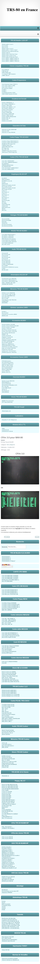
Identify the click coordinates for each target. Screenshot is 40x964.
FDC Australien (5, 715)
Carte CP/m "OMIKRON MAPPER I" (10, 162)
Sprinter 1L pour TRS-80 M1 (8, 380)
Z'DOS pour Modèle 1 (7, 859)
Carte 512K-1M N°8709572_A (9, 621)
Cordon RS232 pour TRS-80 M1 (9, 240)
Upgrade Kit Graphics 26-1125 (9, 185)
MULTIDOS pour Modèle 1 (8, 854)
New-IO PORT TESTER (7, 342)
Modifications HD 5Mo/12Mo (9, 918)
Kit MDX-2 (4, 89)
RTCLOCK (4, 221)
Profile (3, 909)
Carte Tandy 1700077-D (7, 87)
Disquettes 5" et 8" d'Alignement (9, 419)
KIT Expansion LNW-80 (7, 88)
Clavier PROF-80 (5, 370)
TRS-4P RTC (4, 223)
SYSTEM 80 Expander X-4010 (8, 92)
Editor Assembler (6, 904)
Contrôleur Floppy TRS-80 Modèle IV (10, 142)
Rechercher (4, 547)
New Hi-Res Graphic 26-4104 (9, 637)
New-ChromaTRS (6, 200)
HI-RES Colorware (6, 756)
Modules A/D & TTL (6, 372)
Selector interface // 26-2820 (8, 327)
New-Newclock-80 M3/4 (7, 225)
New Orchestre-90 (6, 260)
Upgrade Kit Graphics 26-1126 (9, 187)
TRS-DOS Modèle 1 (6, 856)
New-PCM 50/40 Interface (7, 362)
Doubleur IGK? (5, 119)
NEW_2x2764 (5, 747)
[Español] (4, 564)
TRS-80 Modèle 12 (6, 558)
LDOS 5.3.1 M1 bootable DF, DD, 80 (10, 921)
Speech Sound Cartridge (8, 730)
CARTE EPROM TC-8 (7, 816)
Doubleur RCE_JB (6, 118)
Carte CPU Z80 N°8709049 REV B (10, 590)
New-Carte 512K (5, 297)
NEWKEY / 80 (5, 334)
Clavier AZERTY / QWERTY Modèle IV (10, 59)
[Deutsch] (6, 564)
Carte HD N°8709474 (7, 650)
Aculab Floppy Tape (7, 805)
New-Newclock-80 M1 (7, 224)
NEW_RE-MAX (5, 765)
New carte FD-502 (6, 707)
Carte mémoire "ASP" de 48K (8, 294)
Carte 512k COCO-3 (6, 744)
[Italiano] (8, 564)
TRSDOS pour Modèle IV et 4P (9, 868)
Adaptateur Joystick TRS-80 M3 (9, 339)
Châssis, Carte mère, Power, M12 (10, 676)
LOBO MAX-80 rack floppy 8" (9, 804)
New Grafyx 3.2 (5, 192)
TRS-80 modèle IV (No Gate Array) (9, 54)
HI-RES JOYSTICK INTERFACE (9, 764)
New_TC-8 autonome (7, 818)
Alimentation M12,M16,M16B (9, 674)
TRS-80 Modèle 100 (6, 411)
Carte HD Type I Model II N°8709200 (10, 645)
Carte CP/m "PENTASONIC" (8, 161)
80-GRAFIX (4, 178)
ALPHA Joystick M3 (6, 338)
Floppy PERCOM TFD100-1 (8, 800)
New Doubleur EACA (6, 111)
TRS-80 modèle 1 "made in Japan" (10, 49)
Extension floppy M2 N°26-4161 (9, 608)
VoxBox (3, 268)
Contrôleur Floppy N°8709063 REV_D (11, 607)
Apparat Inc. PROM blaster (8, 343)
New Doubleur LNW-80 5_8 (8, 108)
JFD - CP (4, 710)
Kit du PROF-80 (5, 69)
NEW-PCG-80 (5, 183)
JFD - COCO (5, 708)
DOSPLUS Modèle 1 (6, 847)
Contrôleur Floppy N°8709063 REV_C (11, 605)
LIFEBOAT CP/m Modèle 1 (8, 828)
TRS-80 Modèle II (6, 556)
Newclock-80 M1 (5, 218)
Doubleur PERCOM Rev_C (8, 102)
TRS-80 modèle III (6, 52)
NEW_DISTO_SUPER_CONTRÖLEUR (11, 718)
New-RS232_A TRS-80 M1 (7, 236)
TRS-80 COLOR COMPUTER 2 (9, 691)
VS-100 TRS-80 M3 (6, 262)
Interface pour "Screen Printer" (9, 350)
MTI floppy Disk (5, 148)
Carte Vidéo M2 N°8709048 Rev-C (10, 633)
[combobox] (16, 547)
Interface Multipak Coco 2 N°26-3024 (10, 694)
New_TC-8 (4, 815)
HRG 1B (3, 201)
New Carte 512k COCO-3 (8, 745)
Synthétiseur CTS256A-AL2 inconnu (10, 267)
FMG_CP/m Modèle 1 (7, 826)
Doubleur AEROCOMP (7, 112)
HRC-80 (3, 208)
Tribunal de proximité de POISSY (10, 958)
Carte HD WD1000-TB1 (7, 811)
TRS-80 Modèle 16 (6, 559)
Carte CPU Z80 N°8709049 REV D (10, 592)
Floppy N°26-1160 (6, 794)
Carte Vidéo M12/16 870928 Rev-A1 (10, 634)
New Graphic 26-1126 (7, 189)
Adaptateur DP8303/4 (7, 892)
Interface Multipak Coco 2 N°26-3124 (10, 695)
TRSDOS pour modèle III (8, 862)
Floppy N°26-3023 (6, 798)
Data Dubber (5, 807)
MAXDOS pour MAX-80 (7, 881)
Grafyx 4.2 (4, 193)
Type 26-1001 (5, 45)
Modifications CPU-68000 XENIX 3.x (10, 579)
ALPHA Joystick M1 (6, 335)
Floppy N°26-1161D (6, 797)
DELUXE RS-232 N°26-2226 (8, 758)
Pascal (3, 902)
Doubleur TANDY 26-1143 (7, 115)
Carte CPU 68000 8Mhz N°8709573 (10, 578)
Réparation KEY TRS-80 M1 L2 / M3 (10, 926)
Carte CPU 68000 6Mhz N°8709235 (10, 575)
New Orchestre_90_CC (7, 732)
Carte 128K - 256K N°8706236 (9, 620)
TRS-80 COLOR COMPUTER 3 (9, 693)
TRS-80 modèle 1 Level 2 (7, 48)
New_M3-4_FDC (5, 149)
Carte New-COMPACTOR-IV (8, 169)
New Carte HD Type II (7, 648)
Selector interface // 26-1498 (8, 324)
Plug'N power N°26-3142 (8, 763)
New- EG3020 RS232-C (7, 368)
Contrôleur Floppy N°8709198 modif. (11, 604)
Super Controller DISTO (7, 717)
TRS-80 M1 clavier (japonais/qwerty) (10, 51)
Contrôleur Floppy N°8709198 (9, 603)
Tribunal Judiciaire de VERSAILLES (10, 960)
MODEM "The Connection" (8, 400)
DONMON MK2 (5, 301)
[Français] (9, 564)
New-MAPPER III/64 (6, 166)
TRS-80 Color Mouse (7, 757)
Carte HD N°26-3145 (6, 713)
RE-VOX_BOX (5, 269)
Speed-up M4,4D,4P (6, 383)
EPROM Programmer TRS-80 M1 (9, 352)
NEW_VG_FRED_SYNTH (7, 365)
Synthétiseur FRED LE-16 (7, 363)
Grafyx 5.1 (4, 196)
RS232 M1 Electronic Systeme (9, 238)
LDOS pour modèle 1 (7, 849)
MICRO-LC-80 (5, 315)
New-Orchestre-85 (6, 257)
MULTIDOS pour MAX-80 (8, 879)
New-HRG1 (4, 203)
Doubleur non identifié (7, 120)
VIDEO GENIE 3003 (6, 72)
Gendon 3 (4, 311)
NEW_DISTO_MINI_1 (7, 721)
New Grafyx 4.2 (5, 194)
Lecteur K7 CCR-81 (6, 793)
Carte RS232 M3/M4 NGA (7, 243)
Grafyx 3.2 (4, 190)
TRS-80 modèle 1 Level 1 (7, 44)
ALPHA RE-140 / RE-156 (7, 431)
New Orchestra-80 (6, 254)
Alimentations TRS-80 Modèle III (9, 280)
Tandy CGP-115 (5, 949)
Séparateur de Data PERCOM (8, 132)
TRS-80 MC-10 (5, 775)
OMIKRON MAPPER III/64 (7, 165)
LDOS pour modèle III (7, 865)
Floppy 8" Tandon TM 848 (8, 802)
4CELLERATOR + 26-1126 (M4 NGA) (10, 928)
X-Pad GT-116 (5, 767)
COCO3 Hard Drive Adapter (8, 714)
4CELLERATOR (5, 392)
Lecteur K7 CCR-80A (7, 791)
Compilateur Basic (6, 905)
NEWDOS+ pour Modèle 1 (8, 852)
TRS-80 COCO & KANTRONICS (9, 939)
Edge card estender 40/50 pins (9, 348)
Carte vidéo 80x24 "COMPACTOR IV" (10, 167)
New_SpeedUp (5, 386)
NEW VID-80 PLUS (6, 207)
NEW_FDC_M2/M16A (7, 610)
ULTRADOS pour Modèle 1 (8, 858)
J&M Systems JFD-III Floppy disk (9, 152)
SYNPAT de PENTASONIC (7, 264)
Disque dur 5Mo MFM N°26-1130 (9, 784)
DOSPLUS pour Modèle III (8, 863)
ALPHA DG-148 (5, 429)
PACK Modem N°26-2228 (8, 936)
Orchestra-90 (5, 258)
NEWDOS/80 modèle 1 (7, 851)
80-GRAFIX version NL (7, 180)
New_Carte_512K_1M (7, 624)
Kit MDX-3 (4, 91)
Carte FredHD (5, 790)
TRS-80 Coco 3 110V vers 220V (9, 761)
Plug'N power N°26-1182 (7, 349)
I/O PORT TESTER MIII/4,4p (8, 341)
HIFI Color (4, 210)
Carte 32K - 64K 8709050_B (8, 618)
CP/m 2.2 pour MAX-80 (7, 837)
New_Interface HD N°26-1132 (8, 332)
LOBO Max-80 (5, 71)
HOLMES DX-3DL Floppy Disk (8, 143)
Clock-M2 (4, 663)
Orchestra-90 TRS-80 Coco (8, 731)
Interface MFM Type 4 (7, 652)
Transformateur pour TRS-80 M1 (9, 278)
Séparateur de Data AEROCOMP (9, 129)
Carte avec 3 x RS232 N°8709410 (9, 661)
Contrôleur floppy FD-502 (8, 706)
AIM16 (3, 428)
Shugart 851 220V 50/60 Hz (8, 801)
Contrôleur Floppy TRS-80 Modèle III (10, 141)
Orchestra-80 (5, 253)
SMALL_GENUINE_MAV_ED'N (8, 282)
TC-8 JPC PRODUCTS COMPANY (10, 813)
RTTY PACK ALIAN (6, 938)
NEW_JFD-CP (5, 711)
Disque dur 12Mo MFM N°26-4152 (10, 786)
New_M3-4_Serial (6, 244)
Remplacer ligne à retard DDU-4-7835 (11, 925)
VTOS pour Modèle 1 (7, 861)
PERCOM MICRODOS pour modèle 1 (11, 855)
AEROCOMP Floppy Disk (7, 146)
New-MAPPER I (5, 163)
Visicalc (4, 906)
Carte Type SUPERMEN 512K (8, 295)
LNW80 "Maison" (6, 75)
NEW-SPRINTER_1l (6, 382)
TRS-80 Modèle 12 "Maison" (8, 561)
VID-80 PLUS (5, 206)
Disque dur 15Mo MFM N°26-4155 (10, 787)
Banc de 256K (5, 298)
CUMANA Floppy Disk (7, 145)
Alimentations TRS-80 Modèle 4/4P (10, 281)
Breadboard (5, 889)
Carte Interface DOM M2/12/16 (9, 651)
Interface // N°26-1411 (7, 328)
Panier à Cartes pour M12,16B (9, 673)
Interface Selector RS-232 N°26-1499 (10, 325)
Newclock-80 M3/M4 (6, 220)
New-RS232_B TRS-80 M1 (7, 237)
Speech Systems (6, 734)
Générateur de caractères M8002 (9, 314)
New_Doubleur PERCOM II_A (8, 104)
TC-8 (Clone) (5, 812)
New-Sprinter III (5, 390)
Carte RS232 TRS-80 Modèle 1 (9, 234)
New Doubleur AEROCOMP (8, 113)
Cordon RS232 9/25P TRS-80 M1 (9, 241)
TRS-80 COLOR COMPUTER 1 (9, 690)
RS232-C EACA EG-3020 (7, 366)
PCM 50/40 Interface (6, 361)
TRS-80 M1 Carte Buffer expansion (9, 346)
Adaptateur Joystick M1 (7, 337)
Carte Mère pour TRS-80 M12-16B (10, 594)
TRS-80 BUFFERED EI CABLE (8, 345)
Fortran (3, 901)
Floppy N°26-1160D (6, 795)
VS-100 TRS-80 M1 (6, 261)
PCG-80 (3, 182)
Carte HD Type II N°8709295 (8, 647)
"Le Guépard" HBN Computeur (9, 74)
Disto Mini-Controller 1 (7, 720)
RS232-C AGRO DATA (7, 369)
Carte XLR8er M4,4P (6, 387)
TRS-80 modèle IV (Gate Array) (9, 55)
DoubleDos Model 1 (6, 848)
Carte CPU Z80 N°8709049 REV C (10, 591)
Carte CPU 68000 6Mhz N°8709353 (10, 577)
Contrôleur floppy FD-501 (8, 704)
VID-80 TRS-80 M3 (6, 204)
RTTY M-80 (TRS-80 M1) (7, 402)
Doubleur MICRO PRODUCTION (9, 116)
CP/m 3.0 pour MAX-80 (7, 838)
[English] (3, 564)
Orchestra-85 (5, 255)
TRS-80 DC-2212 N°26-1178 (8, 941)
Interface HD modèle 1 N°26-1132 (9, 331)
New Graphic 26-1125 (7, 186)
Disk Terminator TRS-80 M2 (8, 678)
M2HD (3, 808)
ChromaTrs (4, 199)
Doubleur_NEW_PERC (7, 105)
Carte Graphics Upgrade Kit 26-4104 (10, 635)
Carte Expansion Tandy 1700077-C (10, 84)
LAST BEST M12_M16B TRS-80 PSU (10, 681)
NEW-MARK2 (5, 302)
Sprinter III (4, 389)
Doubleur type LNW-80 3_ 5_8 (8, 106)
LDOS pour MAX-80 (6, 878)
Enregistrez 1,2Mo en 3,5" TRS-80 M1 (11, 922)
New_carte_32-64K (6, 622)
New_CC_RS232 (6, 760)
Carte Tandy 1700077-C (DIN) (8, 85)
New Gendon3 (5, 312)
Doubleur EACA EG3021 (7, 109)
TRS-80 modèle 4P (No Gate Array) (10, 56)
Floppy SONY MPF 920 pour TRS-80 (10, 924)
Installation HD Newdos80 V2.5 (9, 919)
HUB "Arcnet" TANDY (7, 677)
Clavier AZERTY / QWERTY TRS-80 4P (10, 61)
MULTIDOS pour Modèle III (8, 866)
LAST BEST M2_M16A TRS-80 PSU (10, 680)
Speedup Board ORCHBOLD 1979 (9, 385)
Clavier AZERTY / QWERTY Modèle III (10, 58)
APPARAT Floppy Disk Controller (9, 150)
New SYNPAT (5, 265)
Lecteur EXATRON (6, 809)
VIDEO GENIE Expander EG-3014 (9, 94)
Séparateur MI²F (5, 130)
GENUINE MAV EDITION (7, 284)
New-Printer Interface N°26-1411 (9, 330)
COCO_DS (4, 743)
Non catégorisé (11, 444)
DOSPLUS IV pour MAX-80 (8, 876)
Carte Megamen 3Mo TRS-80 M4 (9, 299)
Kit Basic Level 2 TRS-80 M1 (8, 292)
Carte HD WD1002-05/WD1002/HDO (10, 788)
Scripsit (4, 908)
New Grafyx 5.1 (5, 197)
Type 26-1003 (5, 47)
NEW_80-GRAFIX (6, 179)
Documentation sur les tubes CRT (10, 891)
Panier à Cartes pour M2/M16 (9, 671)
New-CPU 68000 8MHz (7, 581)
